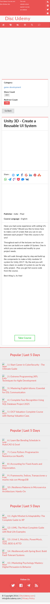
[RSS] (48, 2)
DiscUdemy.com (27, 596)
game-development (12, 87)
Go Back (8, 111)
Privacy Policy (28, 599)
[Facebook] (48, 13)
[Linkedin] (48, 6)
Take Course (24, 338)
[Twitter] (48, 10)
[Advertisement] (25, 54)
